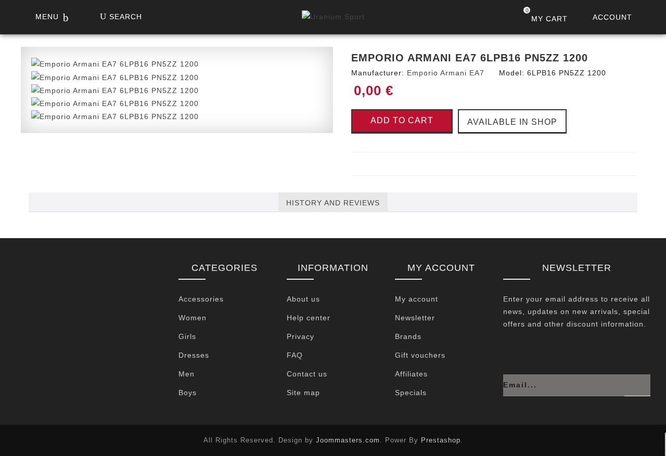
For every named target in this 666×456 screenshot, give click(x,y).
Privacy (300, 336)
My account (416, 299)
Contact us (307, 374)
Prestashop (440, 440)
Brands (408, 336)
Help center (308, 318)
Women (192, 318)
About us (303, 299)
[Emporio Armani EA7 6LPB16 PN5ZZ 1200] (115, 63)
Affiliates (411, 374)
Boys (187, 392)
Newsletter (415, 318)
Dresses (193, 355)
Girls (187, 336)
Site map (303, 392)
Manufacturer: (377, 73)
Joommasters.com (348, 440)
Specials (411, 392)
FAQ (295, 355)
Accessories (201, 299)
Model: (511, 73)
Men (186, 374)
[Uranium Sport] (333, 19)
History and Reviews (333, 203)
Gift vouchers (420, 355)
